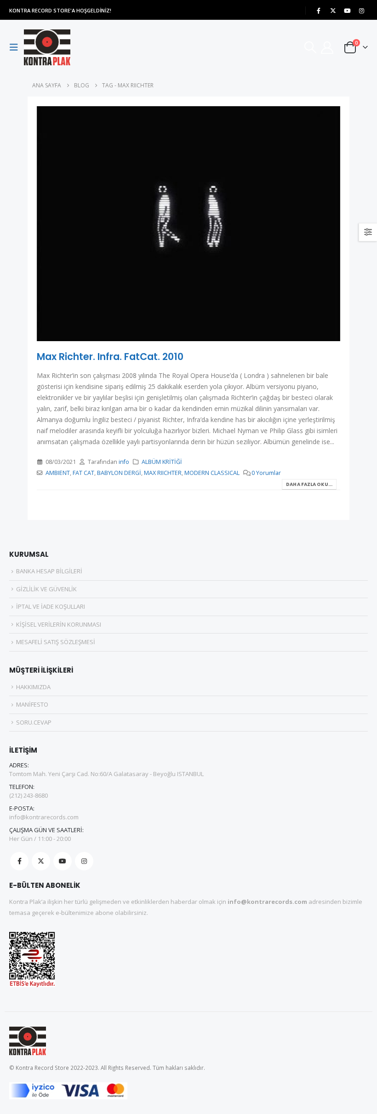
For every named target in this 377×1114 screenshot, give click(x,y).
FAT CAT (83, 473)
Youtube (62, 861)
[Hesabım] (327, 47)
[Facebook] (319, 11)
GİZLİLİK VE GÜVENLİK (46, 589)
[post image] (188, 223)
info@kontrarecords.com (44, 817)
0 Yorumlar (266, 473)
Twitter (41, 861)
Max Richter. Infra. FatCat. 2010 (110, 356)
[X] (333, 11)
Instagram (84, 861)
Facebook (19, 861)
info (124, 462)
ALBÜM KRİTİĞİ (162, 462)
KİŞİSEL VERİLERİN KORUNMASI (58, 624)
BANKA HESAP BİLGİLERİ (49, 571)
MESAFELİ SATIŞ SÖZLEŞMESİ (55, 642)
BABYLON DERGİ (119, 473)
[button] (16, 47)
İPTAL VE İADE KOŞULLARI (50, 606)
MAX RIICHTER (163, 473)
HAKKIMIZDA (33, 687)
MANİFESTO (32, 704)
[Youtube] (347, 11)
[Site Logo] (47, 47)
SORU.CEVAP (33, 722)
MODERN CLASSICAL (212, 473)
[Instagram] (361, 11)
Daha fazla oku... (309, 484)
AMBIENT (58, 473)
